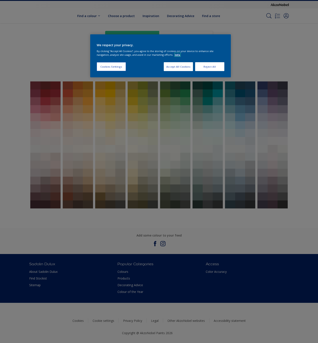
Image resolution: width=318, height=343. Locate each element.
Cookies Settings (111, 66)
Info (177, 54)
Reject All (210, 66)
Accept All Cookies (178, 66)
